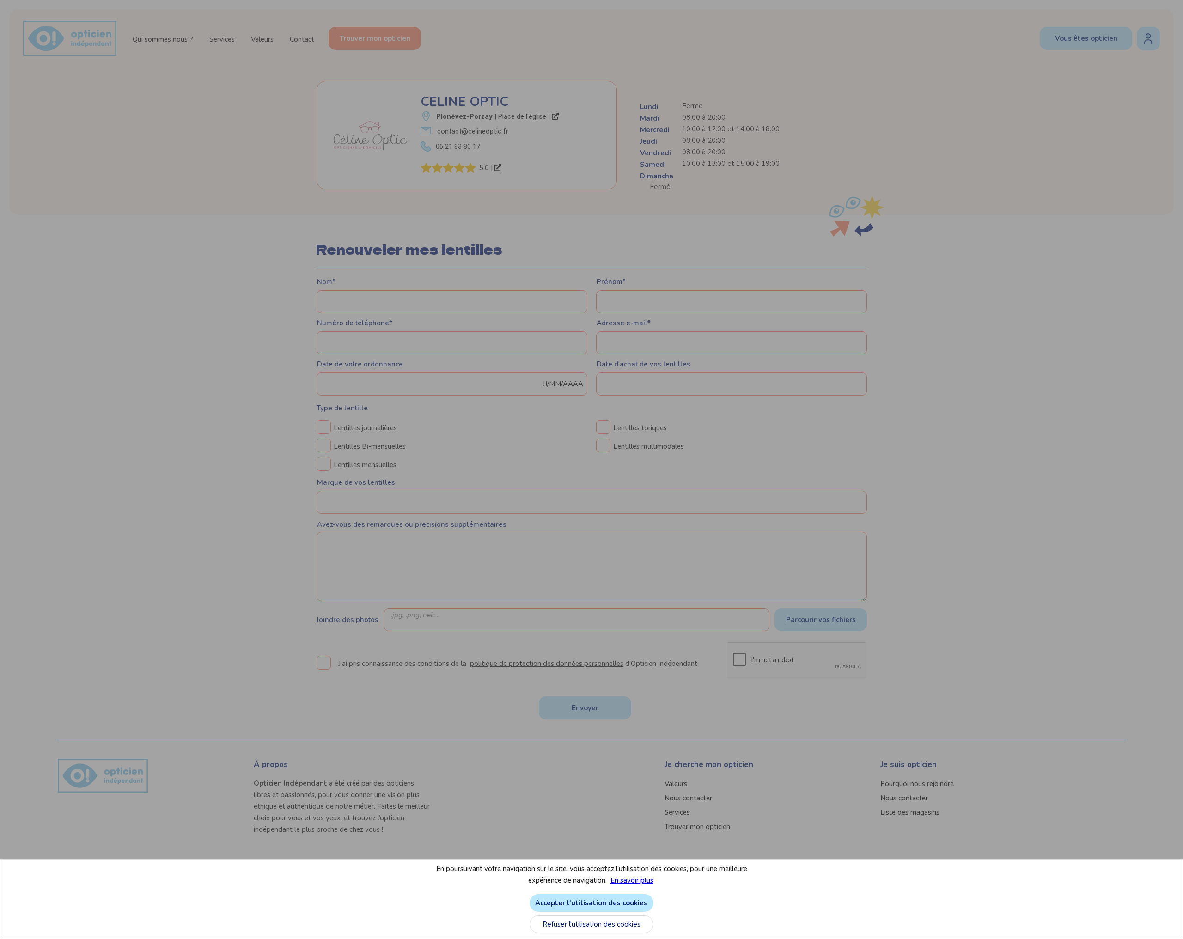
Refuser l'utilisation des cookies (591, 924)
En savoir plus (631, 880)
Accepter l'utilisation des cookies (591, 903)
